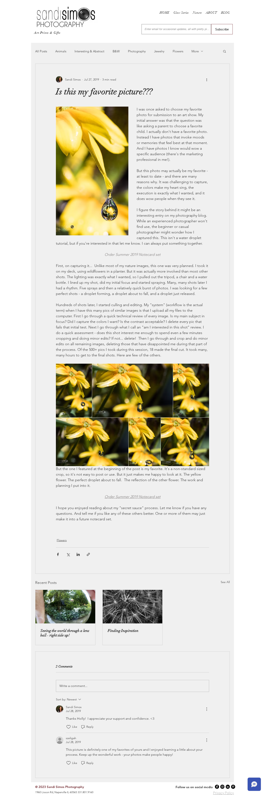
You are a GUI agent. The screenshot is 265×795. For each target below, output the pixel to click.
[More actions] (206, 79)
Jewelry (159, 51)
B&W (116, 51)
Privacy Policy (223, 793)
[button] (224, 51)
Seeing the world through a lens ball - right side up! (64, 632)
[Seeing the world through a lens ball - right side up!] (65, 606)
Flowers (178, 51)
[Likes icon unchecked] (68, 726)
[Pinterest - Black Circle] (233, 787)
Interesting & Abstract (89, 51)
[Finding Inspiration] (133, 606)
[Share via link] (88, 554)
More (195, 51)
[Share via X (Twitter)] (68, 554)
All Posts (41, 51)
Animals (60, 51)
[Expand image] (74, 390)
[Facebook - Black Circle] (217, 787)
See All (225, 582)
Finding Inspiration (123, 630)
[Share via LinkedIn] (78, 554)
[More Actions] (206, 709)
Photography (137, 51)
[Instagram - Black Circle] (222, 787)
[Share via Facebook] (58, 554)
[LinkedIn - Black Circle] (228, 787)
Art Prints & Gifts (47, 33)
